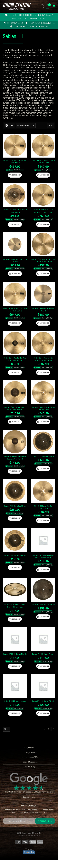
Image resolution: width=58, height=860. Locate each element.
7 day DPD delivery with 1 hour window (31, 26)
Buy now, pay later (14, 23)
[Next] (53, 729)
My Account (30, 748)
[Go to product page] (15, 146)
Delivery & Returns (30, 752)
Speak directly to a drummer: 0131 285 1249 (31, 18)
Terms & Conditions (30, 762)
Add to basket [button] (16, 175)
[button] (42, 6)
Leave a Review (29, 797)
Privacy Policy (30, 766)
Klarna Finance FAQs (30, 757)
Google (29, 794)
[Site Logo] (17, 6)
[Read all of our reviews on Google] (29, 779)
